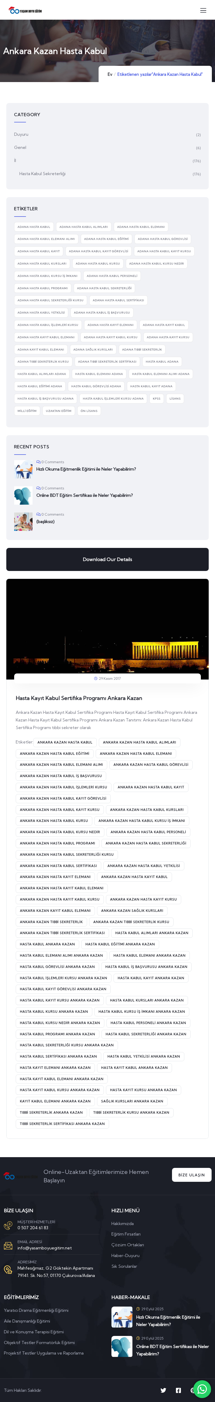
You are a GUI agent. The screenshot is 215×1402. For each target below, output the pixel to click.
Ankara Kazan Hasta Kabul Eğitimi (54, 754)
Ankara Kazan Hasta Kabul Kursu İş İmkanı (142, 821)
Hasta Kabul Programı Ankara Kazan (57, 1034)
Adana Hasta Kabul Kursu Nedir (156, 263)
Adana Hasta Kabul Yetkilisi (41, 312)
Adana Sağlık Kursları (93, 349)
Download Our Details (107, 559)
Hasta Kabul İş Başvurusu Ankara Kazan (146, 967)
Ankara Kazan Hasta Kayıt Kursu (143, 899)
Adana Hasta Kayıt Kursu (168, 337)
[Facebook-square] (178, 1390)
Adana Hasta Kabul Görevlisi (163, 239)
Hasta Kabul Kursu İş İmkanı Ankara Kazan (142, 1011)
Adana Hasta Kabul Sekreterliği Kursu (51, 300)
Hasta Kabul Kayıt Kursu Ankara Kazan (60, 1000)
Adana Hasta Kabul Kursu (98, 263)
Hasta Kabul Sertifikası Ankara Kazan (58, 1056)
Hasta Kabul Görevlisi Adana (96, 386)
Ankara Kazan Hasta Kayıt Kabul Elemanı (62, 888)
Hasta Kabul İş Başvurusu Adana (46, 398)
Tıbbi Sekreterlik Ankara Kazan (51, 1112)
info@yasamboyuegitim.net (45, 1247)
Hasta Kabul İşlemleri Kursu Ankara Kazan (63, 978)
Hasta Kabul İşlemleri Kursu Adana (113, 398)
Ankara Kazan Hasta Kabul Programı (57, 843)
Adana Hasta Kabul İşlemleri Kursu (48, 325)
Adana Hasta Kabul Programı (43, 288)
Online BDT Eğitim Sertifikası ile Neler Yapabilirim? (84, 495)
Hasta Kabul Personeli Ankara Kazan (148, 1023)
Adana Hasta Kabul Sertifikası (118, 300)
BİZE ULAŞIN (192, 1175)
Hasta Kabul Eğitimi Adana (40, 386)
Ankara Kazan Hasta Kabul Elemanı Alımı (61, 765)
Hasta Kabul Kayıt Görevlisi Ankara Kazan (63, 989)
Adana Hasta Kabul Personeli (112, 276)
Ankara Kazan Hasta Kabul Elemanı (136, 754)
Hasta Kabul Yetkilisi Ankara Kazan (144, 1056)
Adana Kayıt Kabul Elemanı (41, 349)
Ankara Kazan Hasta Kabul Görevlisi (151, 765)
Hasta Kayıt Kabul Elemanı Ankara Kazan (62, 1079)
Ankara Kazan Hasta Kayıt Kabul (134, 877)
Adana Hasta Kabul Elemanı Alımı (46, 239)
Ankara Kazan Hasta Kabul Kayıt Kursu (60, 810)
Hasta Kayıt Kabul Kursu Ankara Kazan (60, 1090)
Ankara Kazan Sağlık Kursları (132, 911)
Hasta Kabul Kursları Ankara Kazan (147, 1000)
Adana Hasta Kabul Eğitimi (106, 239)
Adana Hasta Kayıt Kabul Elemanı (46, 337)
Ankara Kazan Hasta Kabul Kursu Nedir (60, 832)
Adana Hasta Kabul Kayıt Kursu (164, 251)
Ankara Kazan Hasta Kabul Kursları (147, 810)
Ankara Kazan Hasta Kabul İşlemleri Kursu (63, 787)
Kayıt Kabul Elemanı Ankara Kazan (55, 1101)
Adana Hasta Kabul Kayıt (39, 251)
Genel (20, 147)
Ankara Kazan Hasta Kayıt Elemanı (55, 877)
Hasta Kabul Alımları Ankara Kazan (152, 933)
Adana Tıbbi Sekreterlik (142, 349)
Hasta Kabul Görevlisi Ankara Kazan (57, 967)
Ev (110, 74)
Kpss (156, 398)
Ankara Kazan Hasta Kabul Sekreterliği (146, 843)
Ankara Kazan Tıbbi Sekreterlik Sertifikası (62, 933)
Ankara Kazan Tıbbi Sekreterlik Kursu (131, 922)
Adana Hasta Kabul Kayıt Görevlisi (98, 251)
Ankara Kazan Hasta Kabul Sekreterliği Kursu (67, 854)
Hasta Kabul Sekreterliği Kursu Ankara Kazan (67, 1045)
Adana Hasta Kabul (34, 227)
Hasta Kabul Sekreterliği (42, 173)
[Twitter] (163, 1390)
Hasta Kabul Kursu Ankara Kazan (54, 1011)
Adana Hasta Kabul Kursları (42, 263)
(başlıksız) (45, 521)
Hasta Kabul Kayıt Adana (151, 386)
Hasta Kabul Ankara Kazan (47, 944)
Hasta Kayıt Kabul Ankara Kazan (134, 1068)
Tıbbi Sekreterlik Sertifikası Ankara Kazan (62, 1124)
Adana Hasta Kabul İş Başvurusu (102, 312)
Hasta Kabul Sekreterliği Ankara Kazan (146, 1034)
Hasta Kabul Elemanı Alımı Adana (161, 374)
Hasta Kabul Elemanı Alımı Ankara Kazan (61, 955)
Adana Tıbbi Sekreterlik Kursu (43, 361)
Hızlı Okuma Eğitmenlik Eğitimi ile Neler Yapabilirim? (86, 469)
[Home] (20, 1176)
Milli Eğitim (27, 411)
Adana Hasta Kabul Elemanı (141, 227)
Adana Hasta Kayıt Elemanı (111, 325)
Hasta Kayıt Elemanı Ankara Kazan (55, 1068)
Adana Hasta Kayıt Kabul (164, 325)
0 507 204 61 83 (33, 1227)
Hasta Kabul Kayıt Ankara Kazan (151, 978)
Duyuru (21, 134)
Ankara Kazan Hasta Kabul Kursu (54, 821)
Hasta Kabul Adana (162, 361)
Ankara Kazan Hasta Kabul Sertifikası (58, 866)
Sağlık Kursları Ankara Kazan (132, 1101)
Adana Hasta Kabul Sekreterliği (104, 288)
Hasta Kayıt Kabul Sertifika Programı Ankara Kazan (79, 698)
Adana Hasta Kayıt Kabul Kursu (111, 337)
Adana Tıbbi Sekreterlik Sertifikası (107, 361)
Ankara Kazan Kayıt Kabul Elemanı (55, 911)
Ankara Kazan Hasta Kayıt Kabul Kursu (60, 899)
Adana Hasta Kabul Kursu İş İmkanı (48, 276)
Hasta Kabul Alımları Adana (42, 374)
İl (15, 160)
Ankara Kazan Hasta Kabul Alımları (139, 742)
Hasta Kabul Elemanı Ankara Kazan (150, 955)
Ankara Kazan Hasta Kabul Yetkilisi (144, 866)
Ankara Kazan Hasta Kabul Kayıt (151, 787)
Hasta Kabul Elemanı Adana (99, 374)
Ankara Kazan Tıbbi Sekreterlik (51, 922)
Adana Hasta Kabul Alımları (84, 227)
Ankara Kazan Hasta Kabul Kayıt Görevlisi (63, 798)
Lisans (175, 398)
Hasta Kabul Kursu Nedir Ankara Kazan (60, 1023)
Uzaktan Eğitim (59, 411)
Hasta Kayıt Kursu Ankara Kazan (143, 1090)
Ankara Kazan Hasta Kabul (65, 742)
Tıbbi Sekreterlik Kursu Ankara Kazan (131, 1112)
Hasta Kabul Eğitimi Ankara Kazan (120, 944)
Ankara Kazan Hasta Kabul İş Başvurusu (61, 776)
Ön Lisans (89, 411)
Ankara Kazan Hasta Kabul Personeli (148, 832)
